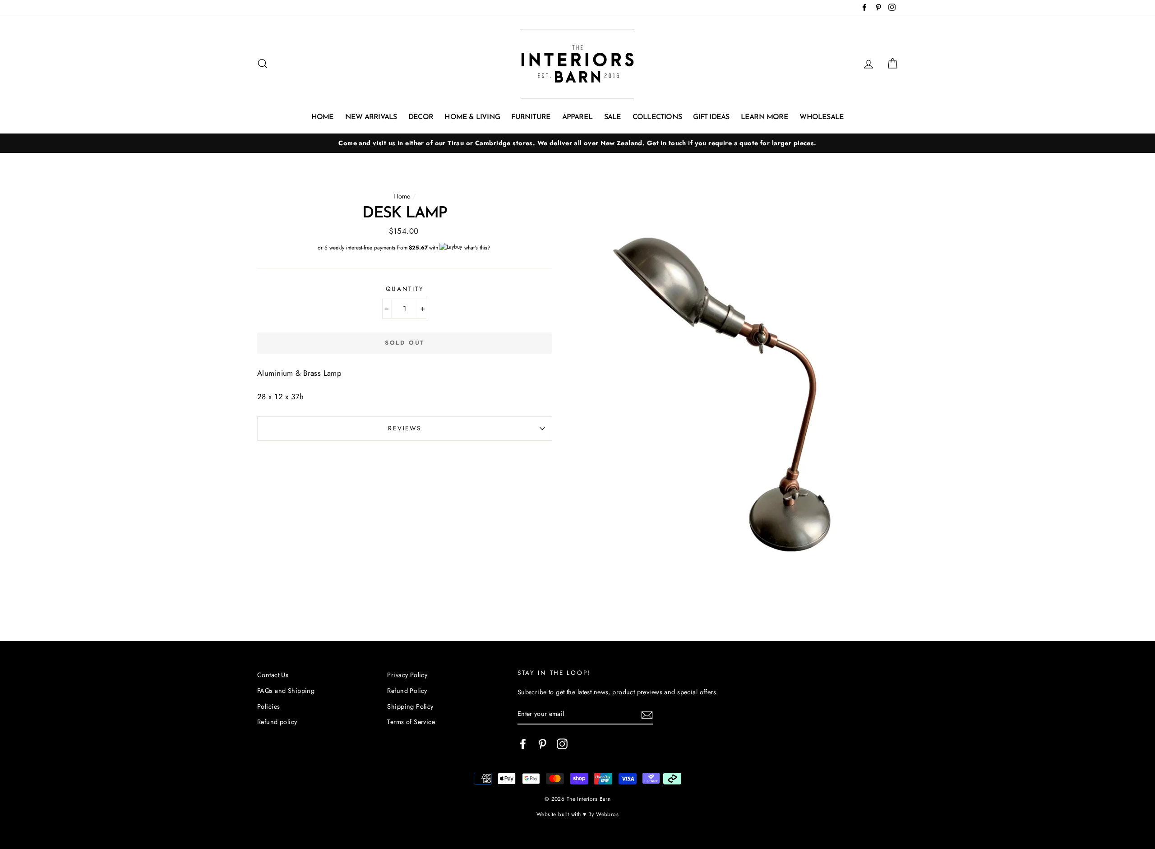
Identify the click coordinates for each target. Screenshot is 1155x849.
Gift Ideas (711, 117)
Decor (420, 117)
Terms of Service (411, 721)
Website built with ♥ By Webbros (577, 814)
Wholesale (821, 117)
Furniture (530, 117)
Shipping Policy (410, 706)
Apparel (577, 117)
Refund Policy (407, 690)
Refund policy (277, 721)
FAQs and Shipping (285, 690)
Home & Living (472, 117)
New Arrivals (371, 117)
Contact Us (272, 674)
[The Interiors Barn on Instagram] (562, 743)
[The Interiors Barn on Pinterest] (542, 743)
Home (322, 117)
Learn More (764, 117)
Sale (612, 117)
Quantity (405, 288)
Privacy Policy (407, 674)
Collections (657, 117)
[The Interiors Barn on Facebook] (522, 743)
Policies (268, 706)
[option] (577, 143)
